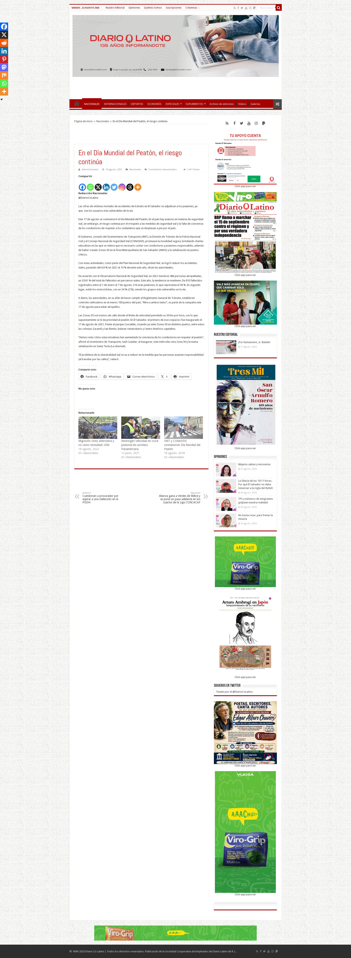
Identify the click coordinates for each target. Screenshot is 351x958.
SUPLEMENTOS (194, 103)
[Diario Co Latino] (176, 45)
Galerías (255, 103)
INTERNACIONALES (115, 103)
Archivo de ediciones (222, 103)
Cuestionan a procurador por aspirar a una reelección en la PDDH (100, 498)
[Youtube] (246, 7)
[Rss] (234, 7)
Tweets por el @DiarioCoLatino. (234, 691)
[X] (98, 185)
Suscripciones (173, 7)
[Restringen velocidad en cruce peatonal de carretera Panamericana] (140, 428)
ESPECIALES (172, 103)
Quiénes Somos (153, 7)
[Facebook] (238, 7)
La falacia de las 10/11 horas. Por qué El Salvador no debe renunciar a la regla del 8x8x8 (255, 484)
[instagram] (250, 7)
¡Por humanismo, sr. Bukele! (254, 342)
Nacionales (102, 121)
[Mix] (4, 75)
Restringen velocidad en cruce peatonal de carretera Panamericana (139, 445)
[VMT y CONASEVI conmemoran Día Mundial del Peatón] (183, 428)
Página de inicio (83, 121)
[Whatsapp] (90, 185)
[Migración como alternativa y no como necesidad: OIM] (97, 428)
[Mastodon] (4, 67)
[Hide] (1, 99)
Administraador (90, 169)
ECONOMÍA (154, 103)
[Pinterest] (4, 59)
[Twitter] (242, 7)
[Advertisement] (175, 86)
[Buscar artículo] (279, 8)
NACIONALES (92, 103)
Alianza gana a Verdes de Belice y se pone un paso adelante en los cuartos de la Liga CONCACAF (179, 498)
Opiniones (134, 7)
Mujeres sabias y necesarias (254, 464)
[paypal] (254, 7)
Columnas (191, 7)
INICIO (77, 103)
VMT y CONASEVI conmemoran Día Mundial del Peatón (182, 445)
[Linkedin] (106, 185)
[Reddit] (4, 43)
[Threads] (129, 185)
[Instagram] (122, 185)
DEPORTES (137, 103)
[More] (137, 185)
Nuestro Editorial (115, 7)
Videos (242, 103)
